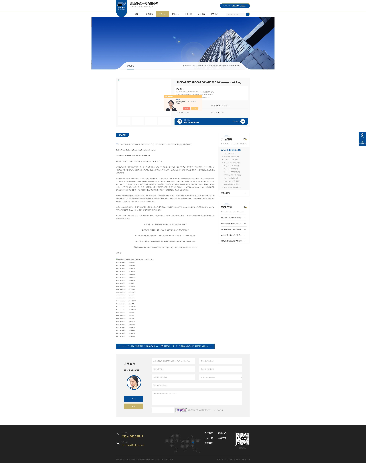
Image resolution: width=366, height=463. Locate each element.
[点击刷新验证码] (181, 410)
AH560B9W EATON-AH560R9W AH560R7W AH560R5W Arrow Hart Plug (204, 346)
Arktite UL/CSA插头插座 (231, 159)
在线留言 (201, 14)
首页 (136, 14)
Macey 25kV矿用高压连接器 (232, 163)
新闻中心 (175, 14)
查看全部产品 (225, 193)
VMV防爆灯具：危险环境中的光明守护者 (234, 218)
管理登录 (237, 459)
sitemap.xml (246, 459)
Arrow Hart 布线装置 (236, 66)
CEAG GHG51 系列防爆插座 (232, 187)
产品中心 (162, 14)
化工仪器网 (228, 459)
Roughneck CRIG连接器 (231, 169)
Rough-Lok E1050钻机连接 (232, 166)
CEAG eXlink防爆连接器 (231, 178)
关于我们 (149, 14)
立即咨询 (235, 121)
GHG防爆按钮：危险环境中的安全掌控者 (234, 229)
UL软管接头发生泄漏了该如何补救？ (233, 241)
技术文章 (188, 14)
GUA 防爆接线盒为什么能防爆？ (232, 235)
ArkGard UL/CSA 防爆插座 (232, 184)
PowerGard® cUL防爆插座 (232, 181)
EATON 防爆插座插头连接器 (216, 66)
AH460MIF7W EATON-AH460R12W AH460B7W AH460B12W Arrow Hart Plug (155, 346)
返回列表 (167, 346)
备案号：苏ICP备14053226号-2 (162, 459)
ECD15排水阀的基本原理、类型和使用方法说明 (234, 223)
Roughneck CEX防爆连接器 (232, 172)
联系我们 (214, 14)
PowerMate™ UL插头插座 (231, 156)
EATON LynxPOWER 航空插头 (233, 175)
